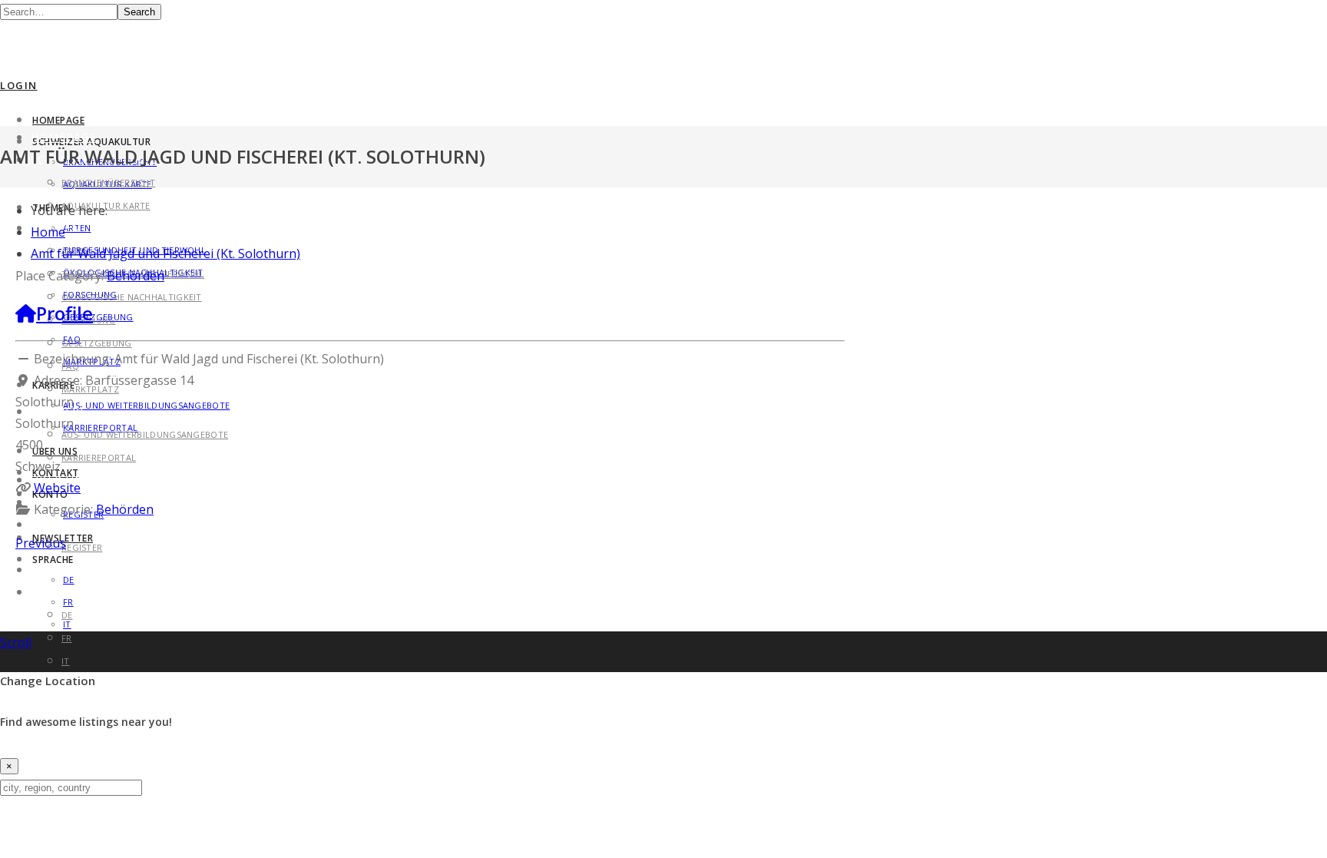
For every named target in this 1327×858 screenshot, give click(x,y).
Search (139, 12)
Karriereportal (98, 457)
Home (48, 232)
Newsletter (69, 569)
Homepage (58, 120)
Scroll (15, 642)
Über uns (55, 451)
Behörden (135, 275)
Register (81, 547)
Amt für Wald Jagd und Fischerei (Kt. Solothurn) (165, 253)
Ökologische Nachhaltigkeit (131, 297)
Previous (40, 543)
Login (19, 85)
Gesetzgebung (96, 343)
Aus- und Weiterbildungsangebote (146, 405)
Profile (64, 313)
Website (57, 487)
